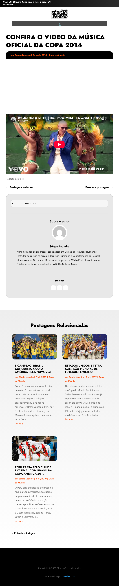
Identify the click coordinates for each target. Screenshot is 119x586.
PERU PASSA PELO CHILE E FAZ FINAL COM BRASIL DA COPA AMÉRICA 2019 (33, 470)
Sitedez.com (68, 576)
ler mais (19, 423)
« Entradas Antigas (23, 533)
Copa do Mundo (57, 55)
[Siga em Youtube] (113, 4)
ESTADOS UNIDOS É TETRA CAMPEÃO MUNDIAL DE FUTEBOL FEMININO (83, 369)
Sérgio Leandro (23, 55)
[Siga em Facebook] (107, 4)
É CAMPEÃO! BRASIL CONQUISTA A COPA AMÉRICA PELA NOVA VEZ (33, 369)
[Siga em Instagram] (101, 4)
